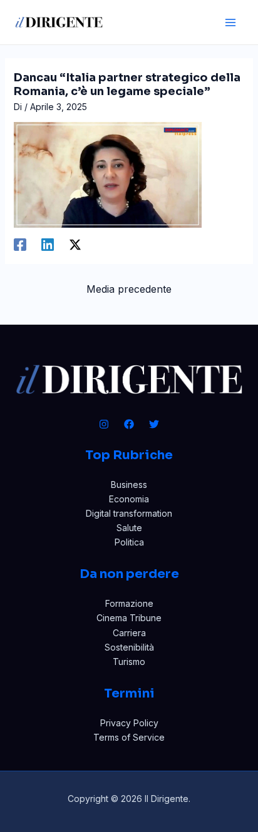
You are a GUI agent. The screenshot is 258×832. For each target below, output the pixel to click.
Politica (129, 542)
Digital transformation (129, 513)
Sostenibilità (129, 647)
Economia (129, 499)
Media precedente (129, 289)
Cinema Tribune (129, 617)
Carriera (129, 632)
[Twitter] (154, 424)
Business (129, 484)
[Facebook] (20, 244)
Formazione (129, 603)
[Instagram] (104, 424)
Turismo (129, 661)
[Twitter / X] (75, 244)
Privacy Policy (129, 723)
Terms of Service (129, 737)
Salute (129, 527)
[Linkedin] (47, 244)
